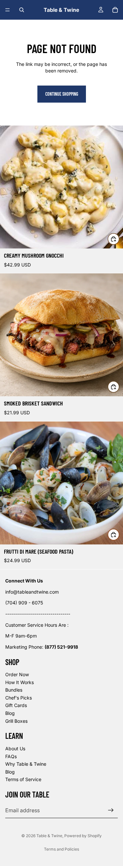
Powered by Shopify (83, 835)
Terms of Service (23, 779)
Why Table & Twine (25, 764)
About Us (15, 748)
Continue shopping (61, 94)
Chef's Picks (18, 697)
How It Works (19, 682)
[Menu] (7, 9)
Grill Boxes (16, 721)
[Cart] (115, 10)
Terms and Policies (61, 849)
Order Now (17, 674)
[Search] (21, 10)
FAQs (11, 756)
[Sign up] (111, 810)
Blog (10, 713)
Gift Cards (16, 705)
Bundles (13, 690)
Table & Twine (49, 835)
